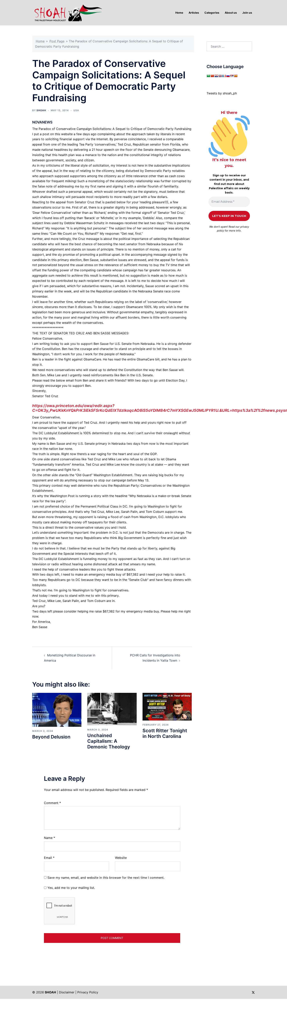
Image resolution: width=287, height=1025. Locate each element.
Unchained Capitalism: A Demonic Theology (108, 741)
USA (76, 110)
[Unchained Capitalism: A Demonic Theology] (111, 709)
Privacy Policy (87, 992)
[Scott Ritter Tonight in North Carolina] (167, 706)
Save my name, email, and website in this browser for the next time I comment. (105, 877)
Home (40, 41)
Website (121, 858)
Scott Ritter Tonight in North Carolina (165, 733)
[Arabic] (208, 75)
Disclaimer (66, 992)
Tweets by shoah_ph (222, 93)
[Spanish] (235, 75)
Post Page (56, 41)
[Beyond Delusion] (56, 710)
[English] (220, 75)
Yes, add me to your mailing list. (70, 888)
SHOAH (41, 110)
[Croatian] (216, 75)
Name (49, 838)
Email (49, 858)
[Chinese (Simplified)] (212, 75)
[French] (224, 75)
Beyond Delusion (51, 737)
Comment (52, 803)
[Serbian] (232, 75)
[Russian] (228, 75)
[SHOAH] (67, 12)
